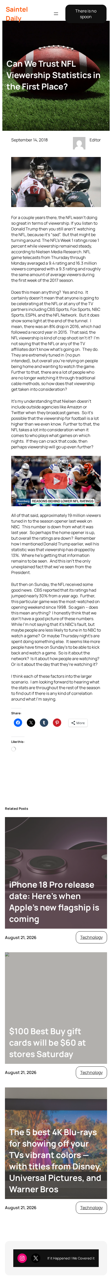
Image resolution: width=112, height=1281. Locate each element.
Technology (91, 937)
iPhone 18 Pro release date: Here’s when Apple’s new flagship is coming (54, 901)
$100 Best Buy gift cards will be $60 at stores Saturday (47, 1042)
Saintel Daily (17, 14)
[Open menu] (56, 14)
